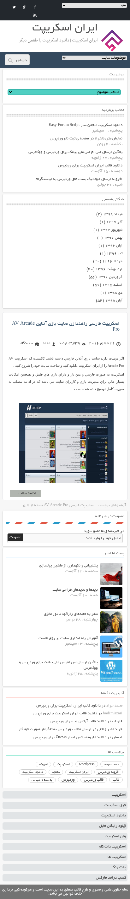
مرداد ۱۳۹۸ (112, 214)
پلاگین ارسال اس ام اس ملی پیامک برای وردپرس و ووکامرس (75, 152)
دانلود (56, 772)
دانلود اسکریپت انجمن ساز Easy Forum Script (85, 125)
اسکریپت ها (117, 857)
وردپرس (68, 780)
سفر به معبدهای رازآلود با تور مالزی (71, 614)
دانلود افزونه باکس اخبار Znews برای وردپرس (69, 737)
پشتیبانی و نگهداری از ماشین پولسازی (68, 566)
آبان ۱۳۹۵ (113, 301)
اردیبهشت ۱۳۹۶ (109, 269)
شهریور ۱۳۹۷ (111, 230)
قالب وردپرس (93, 780)
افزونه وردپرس (108, 772)
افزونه (43, 764)
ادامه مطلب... (25, 493)
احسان (117, 737)
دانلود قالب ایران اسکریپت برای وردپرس (90, 166)
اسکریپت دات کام (112, 847)
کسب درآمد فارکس (111, 878)
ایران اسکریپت (79, 772)
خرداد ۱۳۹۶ (112, 261)
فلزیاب (117, 721)
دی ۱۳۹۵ (114, 293)
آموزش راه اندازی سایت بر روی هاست (68, 638)
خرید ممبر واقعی (109, 729)
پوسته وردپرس (42, 780)
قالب (116, 780)
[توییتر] (14, 7)
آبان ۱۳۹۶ (113, 246)
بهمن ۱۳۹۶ (113, 238)
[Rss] (35, 15)
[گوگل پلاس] (25, 7)
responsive (111, 764)
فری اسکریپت (115, 805)
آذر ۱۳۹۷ (114, 222)
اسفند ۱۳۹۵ (112, 285)
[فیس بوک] (35, 7)
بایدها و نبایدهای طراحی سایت (75, 590)
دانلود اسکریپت (32, 772)
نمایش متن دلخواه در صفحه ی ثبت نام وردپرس (86, 139)
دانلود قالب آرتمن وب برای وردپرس (78, 721)
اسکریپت (63, 764)
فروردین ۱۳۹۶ (110, 277)
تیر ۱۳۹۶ (114, 254)
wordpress (87, 764)
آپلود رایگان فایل (112, 826)
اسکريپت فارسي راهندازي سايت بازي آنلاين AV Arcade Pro (66, 326)
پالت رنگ (119, 867)
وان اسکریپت (115, 836)
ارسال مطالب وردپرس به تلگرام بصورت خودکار (55, 729)
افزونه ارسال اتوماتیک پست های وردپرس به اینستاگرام (79, 179)
